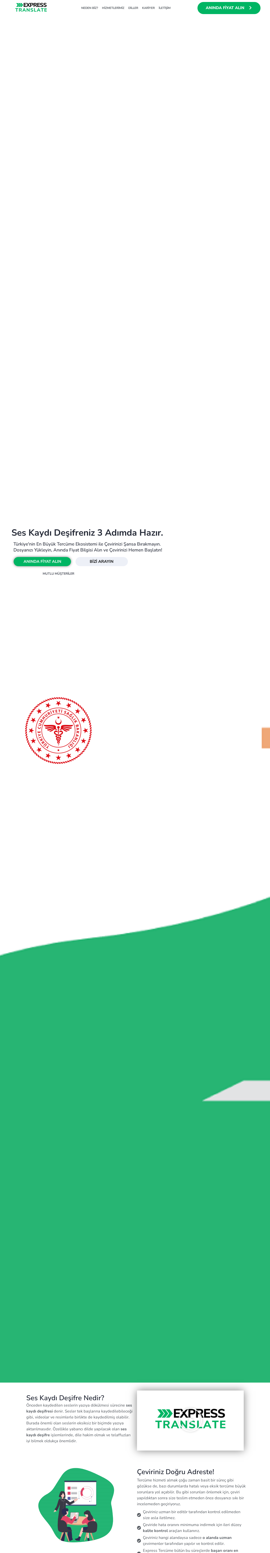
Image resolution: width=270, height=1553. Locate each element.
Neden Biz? (89, 8)
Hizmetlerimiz (113, 8)
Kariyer (148, 8)
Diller (133, 8)
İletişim (165, 8)
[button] (190, 1420)
